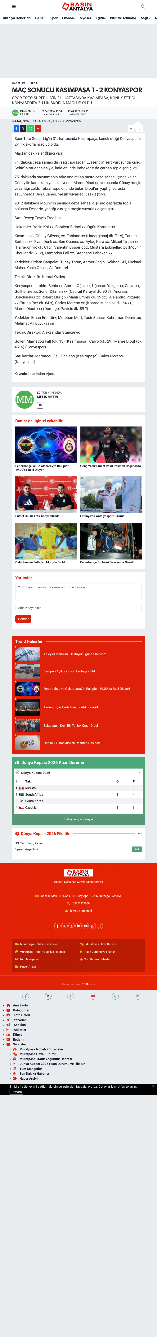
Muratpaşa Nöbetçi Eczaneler (39, 944)
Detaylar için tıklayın (78, 819)
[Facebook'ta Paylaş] (16, 128)
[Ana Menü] (14, 6)
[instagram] (70, 996)
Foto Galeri (21, 1015)
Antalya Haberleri (17, 18)
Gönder (23, 619)
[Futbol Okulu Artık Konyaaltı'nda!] (46, 494)
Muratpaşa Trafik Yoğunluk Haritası (42, 951)
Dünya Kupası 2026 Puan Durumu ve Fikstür (52, 1064)
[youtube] (93, 996)
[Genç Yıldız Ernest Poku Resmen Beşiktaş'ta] (111, 445)
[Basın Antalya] (78, 6)
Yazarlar (19, 1020)
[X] (64, 926)
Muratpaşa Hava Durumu (101, 944)
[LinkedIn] (78, 926)
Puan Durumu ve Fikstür (100, 951)
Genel (39, 18)
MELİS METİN (47, 397)
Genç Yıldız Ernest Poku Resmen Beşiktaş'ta (110, 466)
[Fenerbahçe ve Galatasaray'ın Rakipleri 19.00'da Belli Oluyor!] (46, 445)
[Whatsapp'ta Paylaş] (30, 128)
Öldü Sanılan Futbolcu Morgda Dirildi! (40, 562)
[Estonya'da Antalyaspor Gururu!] (111, 494)
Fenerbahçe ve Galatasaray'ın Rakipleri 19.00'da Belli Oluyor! (42, 467)
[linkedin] (138, 996)
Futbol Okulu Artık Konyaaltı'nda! (37, 516)
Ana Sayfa (20, 1005)
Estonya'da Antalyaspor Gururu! (102, 516)
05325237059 (81, 903)
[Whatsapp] (93, 926)
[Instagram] (71, 926)
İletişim (18, 1039)
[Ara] (143, 6)
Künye (17, 1034)
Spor (54, 18)
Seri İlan (19, 1025)
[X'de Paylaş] (23, 128)
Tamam (16, 1092)
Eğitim (100, 18)
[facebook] (25, 996)
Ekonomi (68, 18)
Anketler (19, 1030)
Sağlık (145, 18)
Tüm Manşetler (29, 959)
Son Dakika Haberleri (97, 959)
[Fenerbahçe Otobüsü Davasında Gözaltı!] (111, 541)
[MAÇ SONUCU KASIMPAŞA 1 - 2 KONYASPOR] (78, 121)
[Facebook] (57, 926)
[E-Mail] (40, 405)
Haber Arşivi (28, 966)
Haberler (18, 83)
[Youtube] (86, 926)
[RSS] (100, 926)
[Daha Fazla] (38, 128)
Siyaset (85, 18)
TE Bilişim (88, 984)
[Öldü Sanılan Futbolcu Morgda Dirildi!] (46, 541)
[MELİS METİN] (24, 399)
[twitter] (48, 996)
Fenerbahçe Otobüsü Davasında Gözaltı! (107, 562)
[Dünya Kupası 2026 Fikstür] (140, 833)
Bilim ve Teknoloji (123, 18)
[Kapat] (154, 1086)
